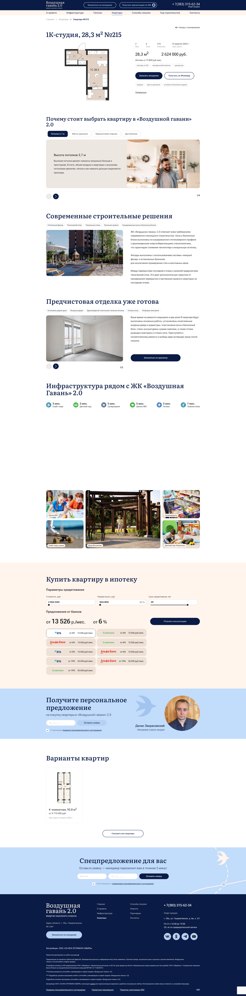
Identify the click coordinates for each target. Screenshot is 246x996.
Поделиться (140, 92)
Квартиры (117, 12)
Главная (50, 19)
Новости (134, 909)
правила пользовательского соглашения (82, 730)
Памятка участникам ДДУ (132, 990)
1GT (198, 990)
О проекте (51, 12)
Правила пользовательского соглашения (65, 990)
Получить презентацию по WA (136, 5)
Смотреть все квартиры (123, 833)
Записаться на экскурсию (100, 5)
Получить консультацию (175, 621)
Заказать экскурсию (149, 75)
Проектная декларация (103, 990)
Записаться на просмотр (155, 358)
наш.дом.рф (74, 955)
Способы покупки (141, 12)
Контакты (195, 12)
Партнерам (135, 913)
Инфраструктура (75, 12)
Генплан (97, 12)
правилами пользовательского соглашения (133, 883)
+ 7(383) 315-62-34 (186, 4)
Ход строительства (170, 12)
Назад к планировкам (189, 27)
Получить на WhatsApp (179, 75)
